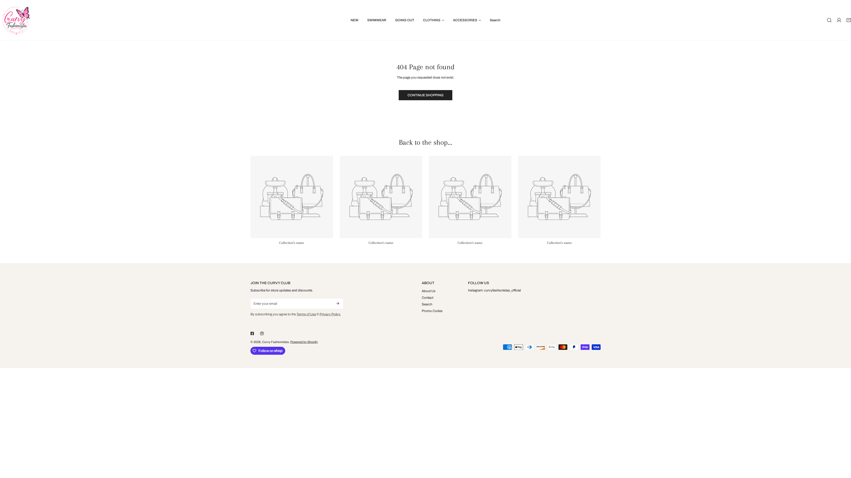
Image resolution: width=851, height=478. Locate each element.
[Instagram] (262, 333)
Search (427, 304)
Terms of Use (306, 314)
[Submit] (337, 303)
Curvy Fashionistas (275, 342)
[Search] (829, 20)
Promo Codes (432, 311)
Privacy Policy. (330, 314)
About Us (428, 291)
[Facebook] (252, 333)
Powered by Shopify (304, 342)
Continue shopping (425, 95)
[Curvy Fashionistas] (16, 20)
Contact (427, 297)
